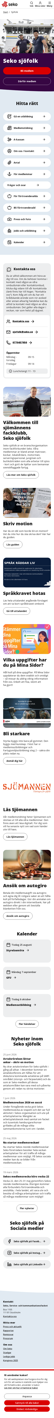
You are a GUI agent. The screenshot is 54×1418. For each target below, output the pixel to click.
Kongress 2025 (10, 1360)
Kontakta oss (10, 1316)
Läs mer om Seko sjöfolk (21, 474)
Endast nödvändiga (27, 1409)
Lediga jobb (9, 1356)
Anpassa (27, 1396)
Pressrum (8, 1338)
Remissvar (8, 1334)
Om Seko (7, 1348)
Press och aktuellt (12, 1326)
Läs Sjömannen (15, 836)
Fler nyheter (27, 1208)
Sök (31, 5)
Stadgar (7, 1352)
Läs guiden (12, 544)
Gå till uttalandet (16, 611)
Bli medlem (27, 70)
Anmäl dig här (14, 760)
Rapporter (8, 1330)
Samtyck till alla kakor (27, 1402)
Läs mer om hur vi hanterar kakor (21, 1387)
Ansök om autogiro (17, 915)
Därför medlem (27, 81)
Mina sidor (40, 5)
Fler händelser (27, 1024)
